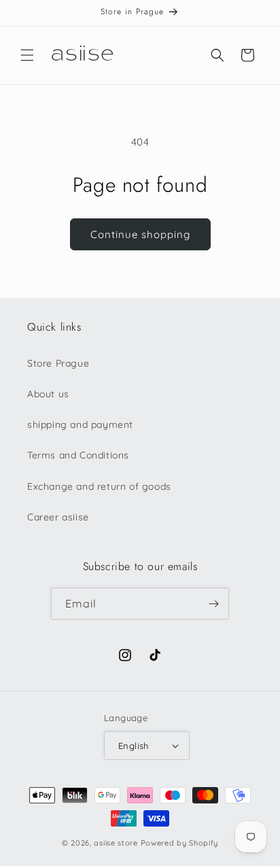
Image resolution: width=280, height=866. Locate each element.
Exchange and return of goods (99, 486)
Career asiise (58, 517)
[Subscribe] (213, 604)
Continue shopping (140, 234)
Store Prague (58, 363)
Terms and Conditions (78, 455)
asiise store (115, 843)
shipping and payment (80, 424)
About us (48, 394)
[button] (27, 55)
